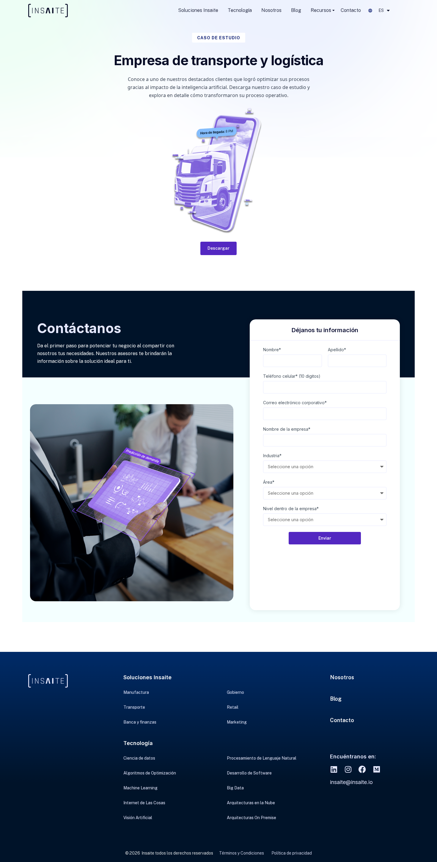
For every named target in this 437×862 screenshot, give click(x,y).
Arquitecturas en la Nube (251, 802)
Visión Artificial (137, 817)
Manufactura (136, 692)
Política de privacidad (291, 853)
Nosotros (271, 10)
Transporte (134, 707)
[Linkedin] (333, 769)
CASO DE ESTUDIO (218, 37)
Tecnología (240, 10)
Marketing (237, 722)
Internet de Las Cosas (144, 802)
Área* (268, 482)
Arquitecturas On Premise (251, 817)
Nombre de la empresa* (286, 429)
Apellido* (337, 349)
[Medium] (376, 769)
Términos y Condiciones (241, 853)
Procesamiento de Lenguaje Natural (261, 758)
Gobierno (235, 692)
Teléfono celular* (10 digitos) (291, 376)
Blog (296, 10)
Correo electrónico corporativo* (295, 402)
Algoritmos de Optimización (149, 773)
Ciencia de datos (139, 758)
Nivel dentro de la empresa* (291, 508)
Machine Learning (140, 788)
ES (381, 10)
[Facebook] (362, 769)
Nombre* (272, 349)
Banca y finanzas (139, 722)
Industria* (272, 455)
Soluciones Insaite (198, 10)
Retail (232, 707)
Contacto (351, 10)
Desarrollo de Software (249, 773)
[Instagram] (348, 769)
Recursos (321, 10)
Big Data (235, 788)
